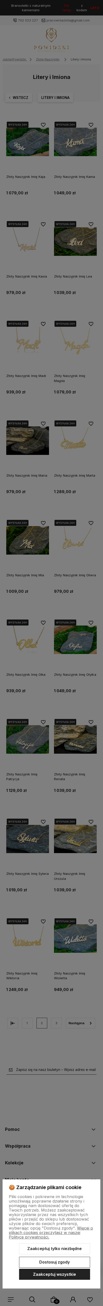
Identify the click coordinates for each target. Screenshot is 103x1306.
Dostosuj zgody (54, 1262)
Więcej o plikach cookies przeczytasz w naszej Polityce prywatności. (51, 1233)
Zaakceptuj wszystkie (54, 1274)
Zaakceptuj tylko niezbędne (54, 1248)
